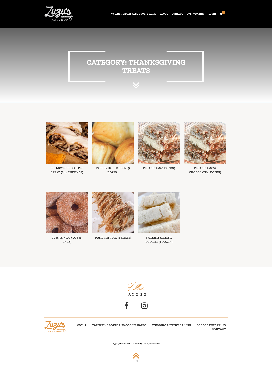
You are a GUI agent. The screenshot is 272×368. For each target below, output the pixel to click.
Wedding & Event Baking (171, 325)
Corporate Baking (211, 325)
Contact (177, 14)
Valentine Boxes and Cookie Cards (133, 14)
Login (212, 14)
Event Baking (196, 14)
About (164, 14)
